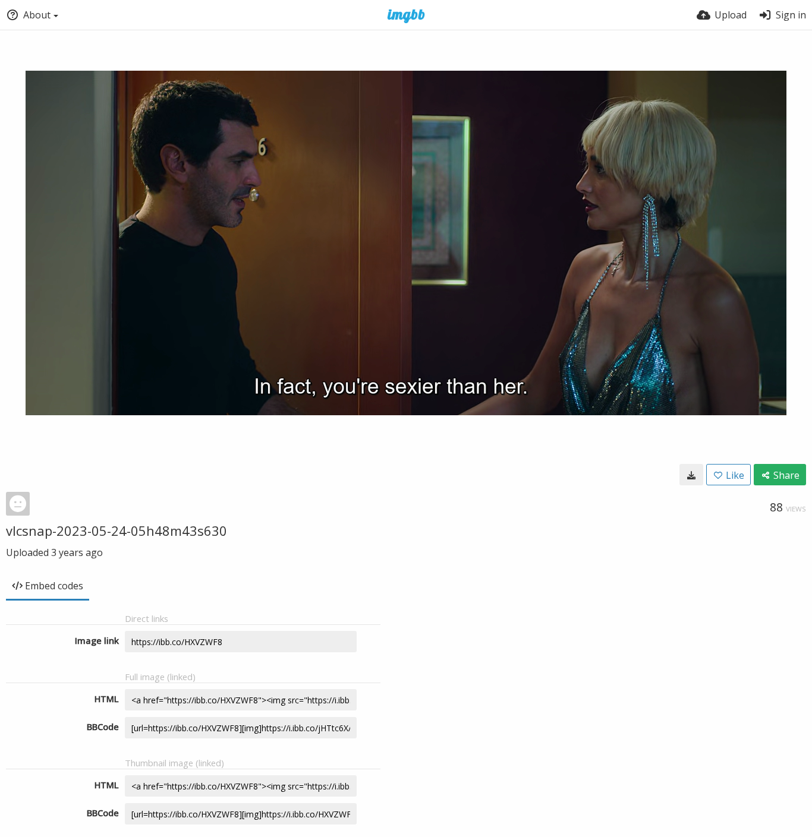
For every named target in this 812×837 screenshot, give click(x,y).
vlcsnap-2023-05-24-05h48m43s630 (116, 530)
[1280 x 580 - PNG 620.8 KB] (691, 474)
